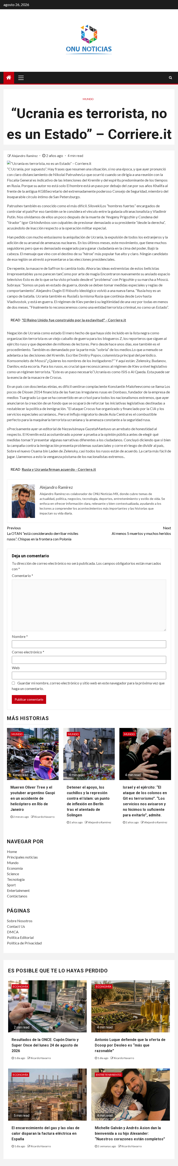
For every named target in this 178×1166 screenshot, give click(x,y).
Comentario (22, 575)
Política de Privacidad (24, 943)
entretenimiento (108, 1074)
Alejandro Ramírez (25, 156)
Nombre (20, 636)
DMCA (13, 932)
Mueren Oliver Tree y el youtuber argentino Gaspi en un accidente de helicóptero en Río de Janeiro (32, 798)
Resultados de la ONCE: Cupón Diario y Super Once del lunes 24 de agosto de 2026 (45, 1045)
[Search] (170, 77)
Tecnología (16, 879)
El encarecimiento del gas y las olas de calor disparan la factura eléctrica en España (45, 1133)
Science (13, 873)
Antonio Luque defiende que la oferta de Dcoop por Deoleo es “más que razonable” (130, 1045)
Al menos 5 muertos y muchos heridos (141, 531)
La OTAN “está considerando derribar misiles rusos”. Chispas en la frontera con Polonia (42, 533)
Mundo (88, 99)
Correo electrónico (28, 652)
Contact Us (16, 926)
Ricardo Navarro (44, 816)
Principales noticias (22, 857)
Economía (15, 868)
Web (16, 667)
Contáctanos (17, 896)
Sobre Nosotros (19, 920)
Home (12, 851)
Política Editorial (20, 937)
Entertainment (18, 890)
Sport (11, 885)
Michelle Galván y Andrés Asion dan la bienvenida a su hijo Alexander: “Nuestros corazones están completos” (130, 1133)
